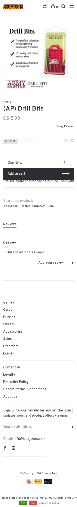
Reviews (9, 224)
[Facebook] (5, 448)
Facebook (11, 206)
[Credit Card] (29, 483)
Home (7, 102)
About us (10, 397)
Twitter (25, 206)
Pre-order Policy (16, 382)
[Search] (63, 7)
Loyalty (9, 375)
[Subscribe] (69, 427)
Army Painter (65, 126)
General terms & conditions (24, 389)
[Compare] (45, 7)
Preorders (11, 346)
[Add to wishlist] (67, 141)
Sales (7, 339)
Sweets (9, 324)
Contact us (12, 367)
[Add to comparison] (72, 141)
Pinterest (39, 206)
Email (51, 206)
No (33, 503)
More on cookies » (49, 503)
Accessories (12, 332)
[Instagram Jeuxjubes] (13, 448)
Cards (7, 310)
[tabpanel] (38, 56)
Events (8, 353)
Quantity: (15, 163)
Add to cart (16, 174)
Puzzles (9, 317)
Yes (23, 503)
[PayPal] (38, 483)
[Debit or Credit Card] (48, 483)
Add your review (51, 263)
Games (8, 303)
